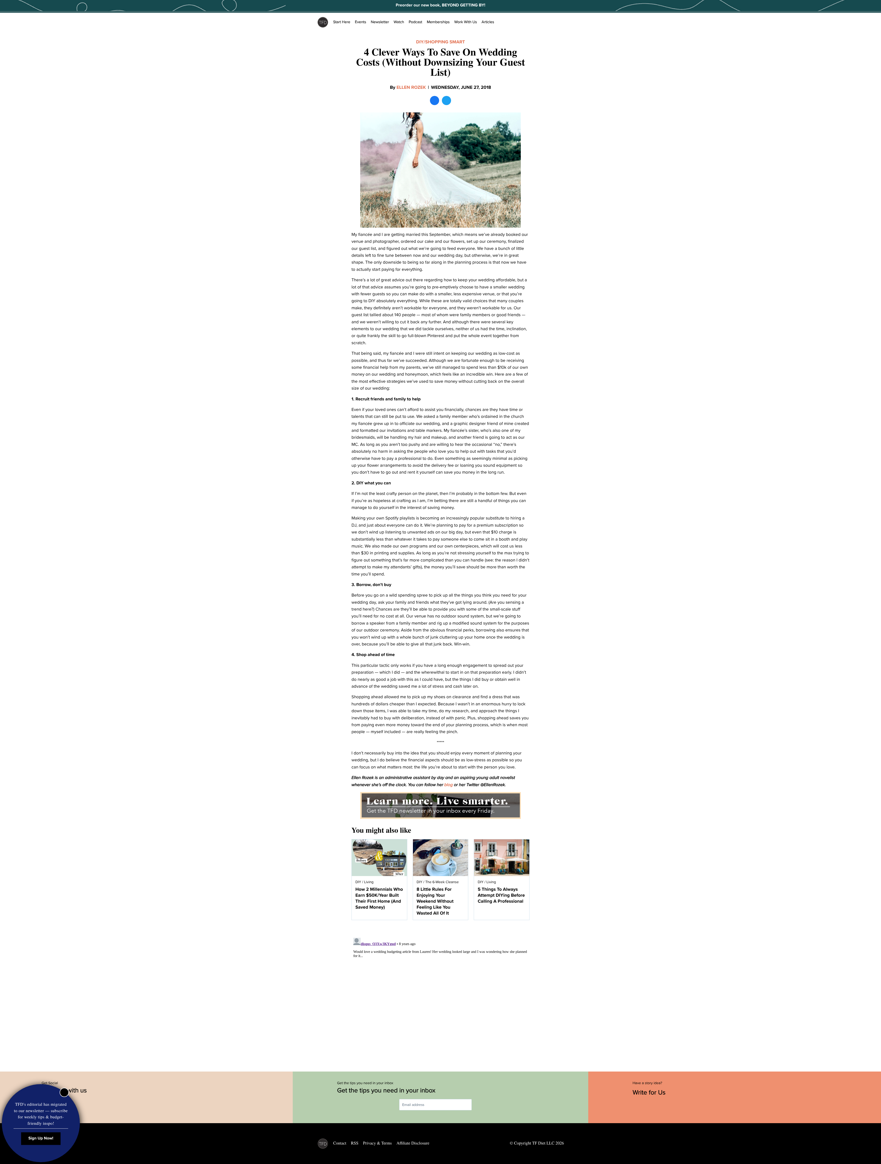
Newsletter (380, 22)
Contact (339, 1143)
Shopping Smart (445, 42)
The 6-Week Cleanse (442, 882)
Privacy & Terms (377, 1143)
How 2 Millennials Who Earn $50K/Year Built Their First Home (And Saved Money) (379, 898)
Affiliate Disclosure (412, 1143)
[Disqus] (440, 993)
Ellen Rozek (411, 87)
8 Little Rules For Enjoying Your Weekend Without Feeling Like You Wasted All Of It (435, 901)
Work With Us (465, 22)
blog (448, 784)
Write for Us (650, 1092)
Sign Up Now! (40, 1138)
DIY (420, 42)
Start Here (341, 22)
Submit (478, 1104)
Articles (488, 22)
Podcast (415, 22)
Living (369, 882)
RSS (355, 1143)
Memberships (438, 22)
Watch (399, 22)
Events (360, 22)
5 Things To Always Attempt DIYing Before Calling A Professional (501, 895)
